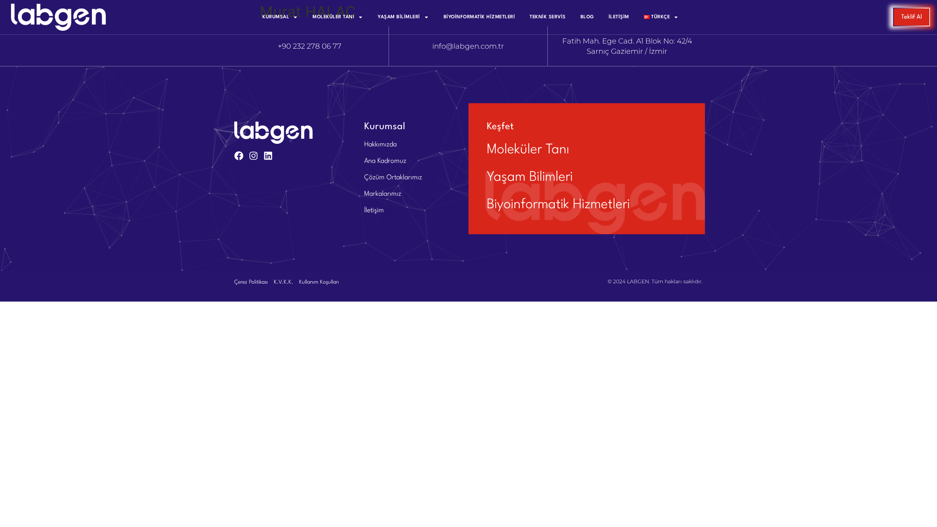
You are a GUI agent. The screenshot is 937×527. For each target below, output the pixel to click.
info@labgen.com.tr (468, 46)
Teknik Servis (548, 17)
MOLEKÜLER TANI (333, 17)
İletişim (619, 17)
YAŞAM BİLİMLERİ (399, 17)
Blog (587, 17)
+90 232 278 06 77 (309, 46)
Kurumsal (275, 17)
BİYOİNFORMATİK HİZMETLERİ (479, 17)
